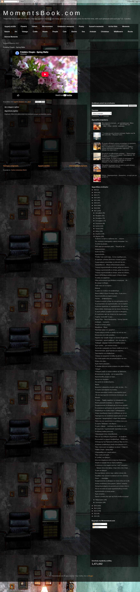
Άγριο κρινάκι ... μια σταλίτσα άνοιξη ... (107, 345)
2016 (95, 506)
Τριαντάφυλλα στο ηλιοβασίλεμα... (105, 353)
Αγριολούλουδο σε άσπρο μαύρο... (105, 491)
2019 (95, 205)
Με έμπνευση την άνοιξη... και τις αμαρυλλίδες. (109, 374)
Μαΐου (98, 231)
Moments (125, 26)
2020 (95, 203)
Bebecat (97, 288)
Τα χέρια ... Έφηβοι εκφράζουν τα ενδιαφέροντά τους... (111, 400)
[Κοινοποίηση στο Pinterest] (44, 102)
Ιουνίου (98, 228)
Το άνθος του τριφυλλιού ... (103, 278)
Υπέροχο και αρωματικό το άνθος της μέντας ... (109, 356)
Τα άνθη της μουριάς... (101, 244)
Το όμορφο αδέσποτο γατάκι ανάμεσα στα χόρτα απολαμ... (112, 366)
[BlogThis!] (38, 102)
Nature (7, 31)
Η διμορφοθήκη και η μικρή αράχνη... (106, 452)
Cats (64, 31)
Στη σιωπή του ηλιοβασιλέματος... (105, 382)
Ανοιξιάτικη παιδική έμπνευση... (104, 431)
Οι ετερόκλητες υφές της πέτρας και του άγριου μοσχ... (111, 314)
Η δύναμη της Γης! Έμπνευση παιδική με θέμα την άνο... (112, 442)
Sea (83, 31)
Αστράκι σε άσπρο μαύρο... (103, 324)
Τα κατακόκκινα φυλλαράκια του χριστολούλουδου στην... (112, 408)
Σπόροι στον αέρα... (101, 361)
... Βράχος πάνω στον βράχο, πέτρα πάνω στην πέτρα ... (112, 468)
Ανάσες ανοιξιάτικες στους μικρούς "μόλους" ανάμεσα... (111, 483)
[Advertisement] (114, 57)
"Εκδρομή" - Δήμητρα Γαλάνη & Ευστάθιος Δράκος (110, 343)
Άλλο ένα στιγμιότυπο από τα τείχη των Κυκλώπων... (111, 460)
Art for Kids (112, 26)
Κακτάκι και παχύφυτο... (102, 379)
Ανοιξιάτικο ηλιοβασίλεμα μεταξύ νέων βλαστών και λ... (111, 444)
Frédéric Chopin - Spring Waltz (104, 449)
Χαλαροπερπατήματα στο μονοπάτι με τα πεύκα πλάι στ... (112, 486)
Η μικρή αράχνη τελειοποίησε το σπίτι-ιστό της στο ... (110, 262)
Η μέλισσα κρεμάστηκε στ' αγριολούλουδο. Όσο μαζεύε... (112, 306)
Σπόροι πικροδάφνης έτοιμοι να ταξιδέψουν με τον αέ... (111, 413)
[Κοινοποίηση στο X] (40, 102)
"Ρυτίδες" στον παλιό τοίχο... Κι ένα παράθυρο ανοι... (111, 257)
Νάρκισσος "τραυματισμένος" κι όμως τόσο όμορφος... (111, 418)
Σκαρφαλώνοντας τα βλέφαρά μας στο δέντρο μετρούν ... (112, 405)
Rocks (130, 31)
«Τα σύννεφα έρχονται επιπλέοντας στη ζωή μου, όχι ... (111, 395)
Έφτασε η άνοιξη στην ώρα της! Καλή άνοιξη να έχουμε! (112, 496)
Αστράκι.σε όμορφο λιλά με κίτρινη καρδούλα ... (109, 462)
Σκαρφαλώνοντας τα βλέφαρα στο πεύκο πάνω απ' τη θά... (113, 481)
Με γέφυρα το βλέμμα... (102, 283)
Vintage (25, 31)
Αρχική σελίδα (10, 26)
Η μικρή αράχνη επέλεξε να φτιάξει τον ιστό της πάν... (111, 332)
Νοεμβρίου (99, 215)
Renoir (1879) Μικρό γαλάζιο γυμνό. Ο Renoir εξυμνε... (111, 275)
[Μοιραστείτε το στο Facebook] (42, 102)
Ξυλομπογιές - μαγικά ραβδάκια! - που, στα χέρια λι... (111, 340)
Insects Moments (11, 37)
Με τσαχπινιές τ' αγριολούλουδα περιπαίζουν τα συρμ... (111, 429)
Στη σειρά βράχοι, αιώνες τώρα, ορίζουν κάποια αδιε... (111, 473)
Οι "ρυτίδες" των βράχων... (103, 457)
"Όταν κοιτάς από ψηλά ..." (103, 455)
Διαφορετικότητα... (100, 249)
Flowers (24, 26)
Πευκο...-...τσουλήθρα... (102, 478)
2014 (95, 511)
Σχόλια (96, 527)
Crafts (35, 31)
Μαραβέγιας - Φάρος (101, 327)
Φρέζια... (97, 384)
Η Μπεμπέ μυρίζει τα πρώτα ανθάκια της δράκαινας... (111, 371)
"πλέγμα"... (98, 369)
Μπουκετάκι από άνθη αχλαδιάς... (105, 335)
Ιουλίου (98, 226)
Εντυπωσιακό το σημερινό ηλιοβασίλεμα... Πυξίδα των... (112, 439)
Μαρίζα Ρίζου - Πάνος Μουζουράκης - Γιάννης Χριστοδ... (112, 319)
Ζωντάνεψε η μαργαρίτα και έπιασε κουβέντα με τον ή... (112, 348)
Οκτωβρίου (99, 218)
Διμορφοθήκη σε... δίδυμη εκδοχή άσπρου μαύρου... (110, 265)
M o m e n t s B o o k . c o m (41, 13)
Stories (74, 31)
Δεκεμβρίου (99, 213)
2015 (95, 508)
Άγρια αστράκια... (100, 494)
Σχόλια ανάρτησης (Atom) (19, 170)
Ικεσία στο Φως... (100, 251)
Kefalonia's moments (66, 26)
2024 (95, 192)
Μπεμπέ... (98, 397)
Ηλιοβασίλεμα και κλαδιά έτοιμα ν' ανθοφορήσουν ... (110, 410)
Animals (93, 31)
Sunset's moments (96, 26)
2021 (95, 200)
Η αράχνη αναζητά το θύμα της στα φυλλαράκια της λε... (112, 301)
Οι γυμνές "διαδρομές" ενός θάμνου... (106, 423)
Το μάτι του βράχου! (101, 470)
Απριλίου (98, 234)
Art (16, 31)
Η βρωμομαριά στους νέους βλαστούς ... (107, 434)
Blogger (90, 576)
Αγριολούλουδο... (100, 254)
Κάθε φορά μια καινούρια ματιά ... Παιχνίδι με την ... (110, 246)
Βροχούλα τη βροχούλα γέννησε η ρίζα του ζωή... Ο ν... (111, 387)
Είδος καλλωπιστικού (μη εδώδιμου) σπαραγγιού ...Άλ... (112, 280)
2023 (95, 195)
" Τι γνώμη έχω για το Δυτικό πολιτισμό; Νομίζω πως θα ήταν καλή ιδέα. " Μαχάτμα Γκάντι (118, 134)
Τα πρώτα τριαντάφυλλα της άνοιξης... (106, 389)
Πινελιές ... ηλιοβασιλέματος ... (104, 298)
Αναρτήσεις (97, 524)
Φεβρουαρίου (100, 500)
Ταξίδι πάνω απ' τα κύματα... (103, 285)
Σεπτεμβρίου (99, 221)
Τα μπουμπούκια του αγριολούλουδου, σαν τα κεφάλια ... (112, 304)
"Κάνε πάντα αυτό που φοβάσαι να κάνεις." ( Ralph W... (112, 447)
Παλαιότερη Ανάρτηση (78, 166)
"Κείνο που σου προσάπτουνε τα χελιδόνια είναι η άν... (111, 421)
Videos (34, 26)
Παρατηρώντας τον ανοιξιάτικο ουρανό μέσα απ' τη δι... (111, 416)
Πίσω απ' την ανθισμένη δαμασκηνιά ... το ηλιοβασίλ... (111, 436)
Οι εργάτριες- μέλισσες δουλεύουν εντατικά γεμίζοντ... (111, 259)
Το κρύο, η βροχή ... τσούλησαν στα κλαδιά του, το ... (111, 426)
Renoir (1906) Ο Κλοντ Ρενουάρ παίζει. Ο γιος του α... (111, 293)
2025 (95, 190)
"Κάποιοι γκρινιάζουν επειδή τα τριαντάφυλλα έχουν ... (111, 392)
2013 (95, 513)
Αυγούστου (99, 223)
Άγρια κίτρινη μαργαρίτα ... (103, 363)
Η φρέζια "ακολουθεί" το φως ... (104, 317)
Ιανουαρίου (99, 502)
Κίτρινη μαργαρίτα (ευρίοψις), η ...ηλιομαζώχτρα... (110, 403)
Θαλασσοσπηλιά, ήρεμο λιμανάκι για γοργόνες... (109, 350)
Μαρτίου (98, 236)
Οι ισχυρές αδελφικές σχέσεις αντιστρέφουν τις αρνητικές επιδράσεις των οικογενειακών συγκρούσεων (119, 144)
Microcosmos (47, 26)
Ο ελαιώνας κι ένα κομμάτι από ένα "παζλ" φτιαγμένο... (112, 465)
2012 (95, 516)
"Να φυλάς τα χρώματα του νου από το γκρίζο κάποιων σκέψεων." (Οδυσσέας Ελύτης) (118, 166)
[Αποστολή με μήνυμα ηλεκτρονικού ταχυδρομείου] (36, 102)
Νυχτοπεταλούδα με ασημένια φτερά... (106, 296)
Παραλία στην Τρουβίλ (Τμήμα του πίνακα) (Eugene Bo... (112, 337)
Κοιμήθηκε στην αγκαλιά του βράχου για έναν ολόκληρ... (112, 475)
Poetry (81, 26)
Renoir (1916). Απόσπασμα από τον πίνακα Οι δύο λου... (112, 309)
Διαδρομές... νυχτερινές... (102, 322)
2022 (95, 197)
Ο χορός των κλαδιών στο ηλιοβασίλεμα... (107, 291)
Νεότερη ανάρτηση (10, 166)
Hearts (45, 31)
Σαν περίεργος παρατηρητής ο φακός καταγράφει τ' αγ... (112, 241)
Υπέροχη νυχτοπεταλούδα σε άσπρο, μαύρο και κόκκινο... (112, 267)
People (55, 31)
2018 (95, 208)
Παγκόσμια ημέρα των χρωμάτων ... (106, 330)
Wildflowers (118, 31)
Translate (106, 116)
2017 (95, 210)
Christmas (105, 31)
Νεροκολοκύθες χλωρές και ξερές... (105, 377)
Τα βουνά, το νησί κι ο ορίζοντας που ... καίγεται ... (110, 238)
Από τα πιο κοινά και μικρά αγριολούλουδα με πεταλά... (112, 488)
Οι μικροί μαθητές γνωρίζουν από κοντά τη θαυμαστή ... (111, 311)
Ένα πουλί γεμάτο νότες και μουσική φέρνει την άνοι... (111, 358)
